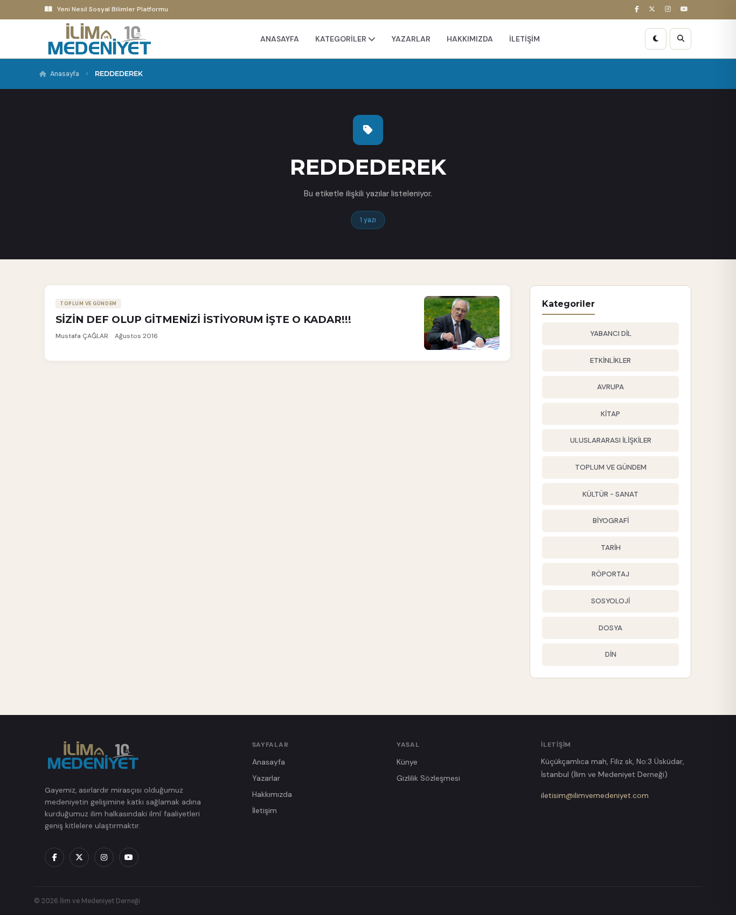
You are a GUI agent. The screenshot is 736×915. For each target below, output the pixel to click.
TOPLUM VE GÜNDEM (611, 467)
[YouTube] (686, 9)
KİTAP (610, 413)
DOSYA (610, 627)
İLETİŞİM (524, 39)
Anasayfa (64, 74)
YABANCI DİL (610, 333)
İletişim (264, 810)
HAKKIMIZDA (470, 39)
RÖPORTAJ (610, 574)
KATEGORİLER (341, 39)
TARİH (611, 547)
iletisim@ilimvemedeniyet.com (595, 795)
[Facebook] (638, 9)
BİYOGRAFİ (611, 520)
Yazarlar (266, 778)
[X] (653, 9)
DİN (610, 654)
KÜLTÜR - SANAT (610, 494)
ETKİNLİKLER (610, 360)
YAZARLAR (411, 39)
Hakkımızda (272, 794)
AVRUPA (610, 386)
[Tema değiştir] (655, 39)
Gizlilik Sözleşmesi (428, 778)
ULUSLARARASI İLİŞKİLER (610, 440)
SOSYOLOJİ (610, 601)
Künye (407, 762)
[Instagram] (669, 9)
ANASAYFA (279, 39)
